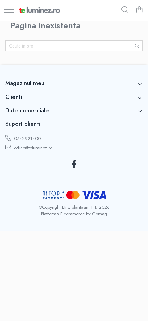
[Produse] (9, 10)
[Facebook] (74, 164)
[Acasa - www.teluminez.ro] (39, 10)
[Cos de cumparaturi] (139, 10)
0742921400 (27, 138)
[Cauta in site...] (125, 10)
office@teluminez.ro (32, 148)
